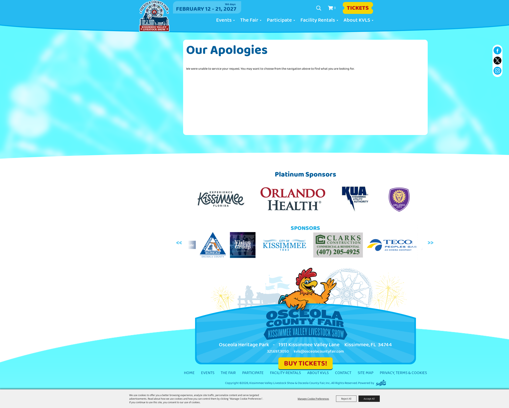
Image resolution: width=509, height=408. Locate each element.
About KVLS (357, 20)
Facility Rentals (317, 20)
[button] (179, 243)
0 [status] (335, 8)
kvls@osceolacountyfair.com (319, 351)
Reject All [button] (346, 398)
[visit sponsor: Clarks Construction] (310, 245)
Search (319, 8)
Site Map (365, 373)
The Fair (249, 20)
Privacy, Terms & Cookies (403, 373)
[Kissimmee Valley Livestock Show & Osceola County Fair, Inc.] (154, 16)
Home (189, 373)
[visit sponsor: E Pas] (417, 245)
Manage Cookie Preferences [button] (313, 398)
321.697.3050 (278, 351)
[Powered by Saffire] (381, 383)
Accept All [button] (369, 398)
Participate (279, 20)
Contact (343, 373)
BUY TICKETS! (305, 363)
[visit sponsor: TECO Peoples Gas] (363, 246)
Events (224, 20)
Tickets (358, 8)
